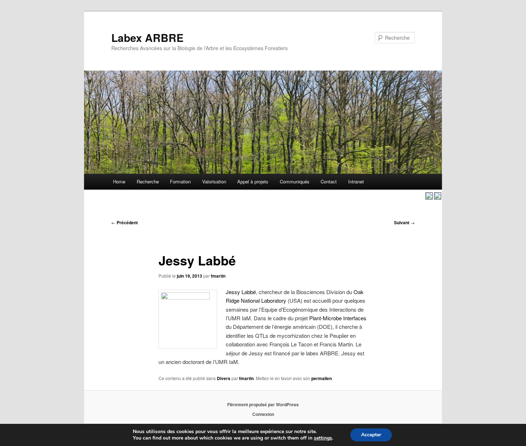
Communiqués (295, 181)
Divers (223, 378)
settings (323, 438)
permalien (321, 378)
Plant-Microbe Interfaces (337, 318)
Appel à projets (252, 181)
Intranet (356, 181)
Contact (329, 181)
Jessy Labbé (241, 292)
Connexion (263, 414)
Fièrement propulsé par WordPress (263, 404)
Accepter (371, 434)
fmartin (218, 276)
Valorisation (214, 181)
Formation (180, 181)
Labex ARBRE (147, 37)
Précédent (124, 222)
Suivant (404, 222)
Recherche (148, 181)
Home (119, 181)
